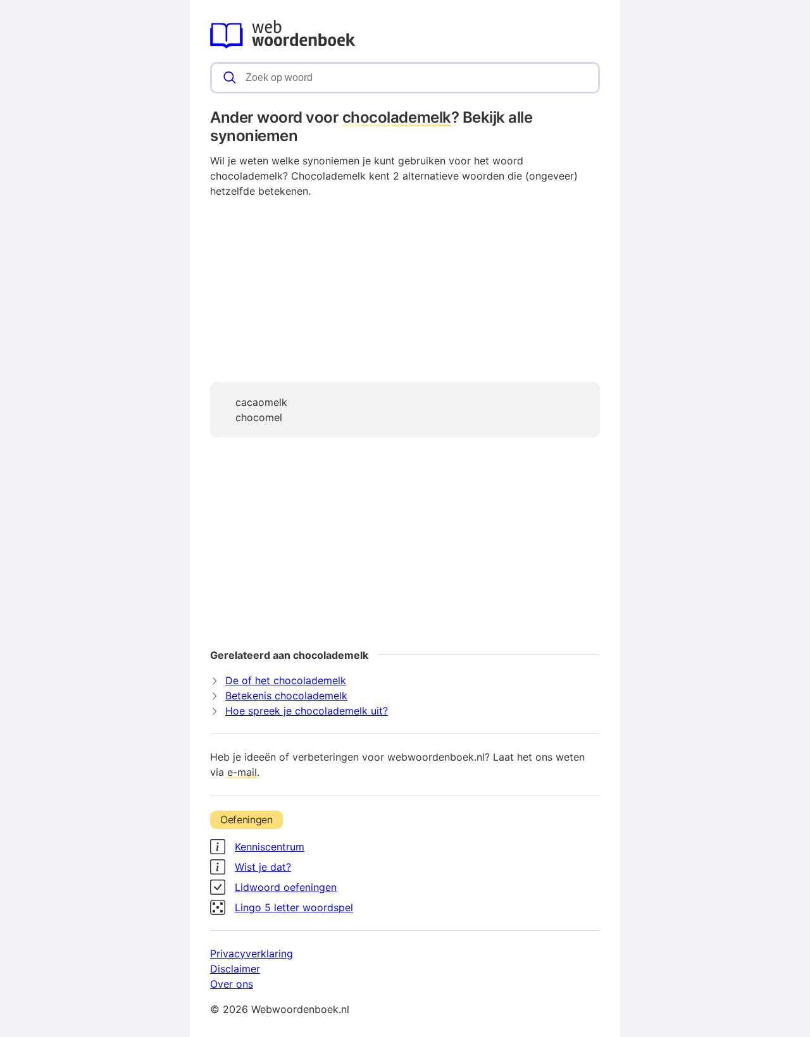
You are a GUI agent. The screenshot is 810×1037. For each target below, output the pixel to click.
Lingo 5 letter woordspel (294, 907)
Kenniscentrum (269, 846)
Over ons (231, 984)
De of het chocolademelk (285, 680)
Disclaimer (235, 968)
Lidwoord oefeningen (286, 887)
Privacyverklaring (251, 953)
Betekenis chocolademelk (286, 695)
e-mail (242, 772)
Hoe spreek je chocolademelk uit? (306, 710)
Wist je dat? (263, 867)
